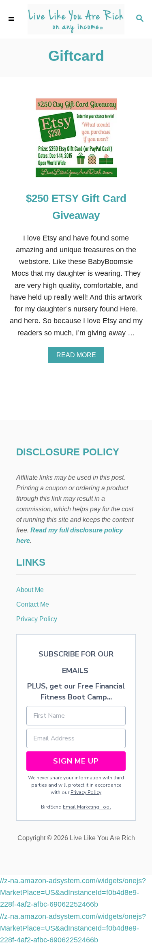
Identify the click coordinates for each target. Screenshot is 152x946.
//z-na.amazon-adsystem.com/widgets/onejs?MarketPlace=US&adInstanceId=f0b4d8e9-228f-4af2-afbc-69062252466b (73, 893)
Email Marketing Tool (87, 807)
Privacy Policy (86, 792)
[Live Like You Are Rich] (76, 19)
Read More (79, 357)
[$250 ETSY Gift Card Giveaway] (76, 141)
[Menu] (12, 19)
